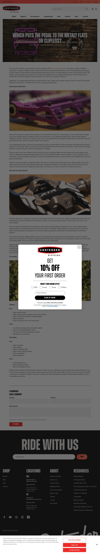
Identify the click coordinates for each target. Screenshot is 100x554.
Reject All (74, 545)
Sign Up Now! (50, 298)
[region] (50, 544)
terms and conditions (53, 306)
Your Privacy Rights (74, 540)
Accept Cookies (74, 550)
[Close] (97, 544)
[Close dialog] (79, 247)
